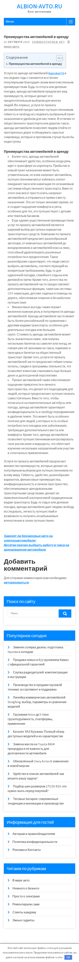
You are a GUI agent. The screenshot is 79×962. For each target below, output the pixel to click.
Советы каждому (24, 912)
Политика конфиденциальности (34, 842)
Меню (10, 22)
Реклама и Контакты (26, 850)
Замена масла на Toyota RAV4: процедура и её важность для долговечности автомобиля (31, 748)
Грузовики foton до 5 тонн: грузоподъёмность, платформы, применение (30, 719)
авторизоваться (16, 583)
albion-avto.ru (39, 6)
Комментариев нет (48, 42)
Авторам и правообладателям (33, 834)
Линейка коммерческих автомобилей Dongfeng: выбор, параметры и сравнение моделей (37, 702)
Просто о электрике (26, 896)
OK (68, 957)
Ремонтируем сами (26, 904)
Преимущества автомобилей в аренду (35, 64)
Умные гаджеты (23, 920)
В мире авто (21, 880)
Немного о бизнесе (25, 888)
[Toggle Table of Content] (57, 58)
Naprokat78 (56, 73)
